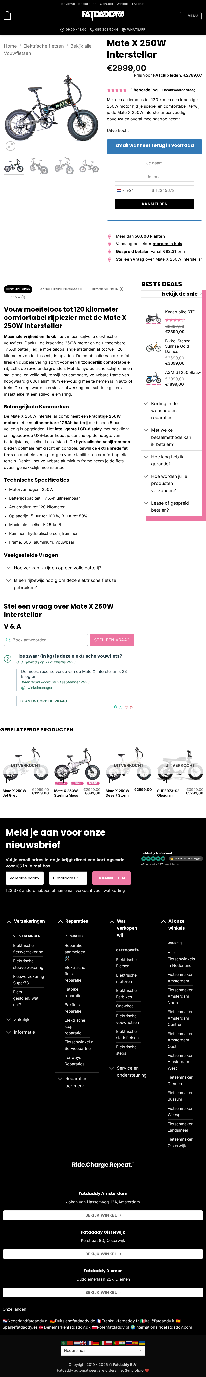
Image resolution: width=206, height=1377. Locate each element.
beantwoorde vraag (178, 90)
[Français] (90, 1343)
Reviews (68, 4)
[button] (7, 16)
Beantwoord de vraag (43, 701)
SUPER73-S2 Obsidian (168, 793)
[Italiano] (103, 1343)
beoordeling (144, 89)
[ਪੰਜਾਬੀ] (122, 1343)
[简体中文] (70, 1343)
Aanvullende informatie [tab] (61, 289)
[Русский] (129, 1343)
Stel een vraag (112, 639)
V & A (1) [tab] (18, 297)
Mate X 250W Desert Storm (117, 793)
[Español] (135, 1343)
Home (10, 46)
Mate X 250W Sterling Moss (66, 793)
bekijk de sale (180, 293)
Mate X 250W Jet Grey (14, 793)
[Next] (90, 104)
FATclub (138, 4)
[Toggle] (9, 568)
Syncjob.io (134, 1370)
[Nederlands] (77, 1343)
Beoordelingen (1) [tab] (108, 289)
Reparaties (87, 4)
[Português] (116, 1343)
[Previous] (12, 104)
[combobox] (124, 191)
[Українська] (142, 1343)
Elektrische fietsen (43, 46)
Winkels (123, 4)
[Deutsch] (96, 1343)
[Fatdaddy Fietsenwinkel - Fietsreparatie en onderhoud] (103, 16)
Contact (106, 4)
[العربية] (64, 1343)
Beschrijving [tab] (18, 289)
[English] (83, 1343)
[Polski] (109, 1343)
